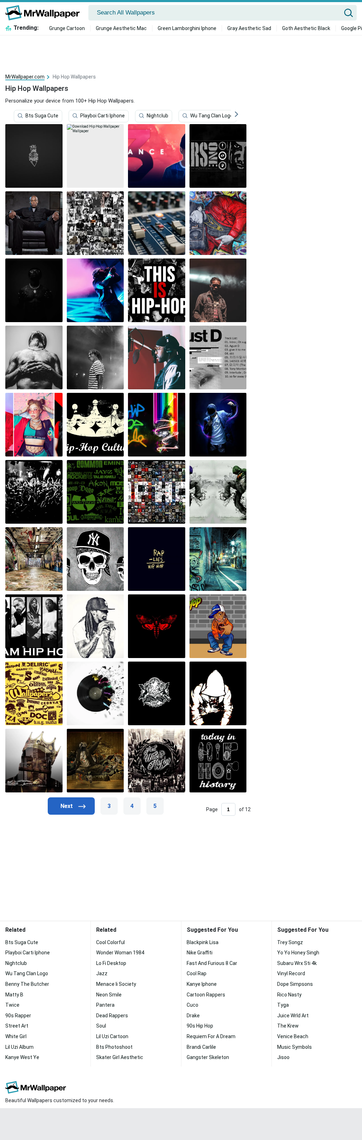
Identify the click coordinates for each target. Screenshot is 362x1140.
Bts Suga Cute (41, 115)
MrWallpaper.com (25, 77)
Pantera (105, 1005)
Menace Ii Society (116, 984)
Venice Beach (292, 1036)
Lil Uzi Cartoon (112, 1036)
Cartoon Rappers (206, 995)
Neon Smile (109, 995)
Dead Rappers (112, 1015)
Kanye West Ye (22, 1057)
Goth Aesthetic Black (306, 28)
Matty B (14, 995)
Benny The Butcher (27, 984)
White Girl (16, 1036)
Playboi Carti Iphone (102, 115)
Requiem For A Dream (211, 1036)
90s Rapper (18, 1015)
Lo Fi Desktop (111, 963)
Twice (12, 1005)
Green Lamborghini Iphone (187, 28)
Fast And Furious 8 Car (212, 963)
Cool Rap (196, 973)
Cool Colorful (110, 942)
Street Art (16, 1026)
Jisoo (283, 1057)
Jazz (101, 973)
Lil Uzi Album (19, 1047)
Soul (101, 1026)
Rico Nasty (289, 995)
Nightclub (157, 115)
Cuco (192, 1005)
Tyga (283, 1005)
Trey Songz (290, 942)
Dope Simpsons (295, 984)
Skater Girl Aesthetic (119, 1057)
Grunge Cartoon (67, 28)
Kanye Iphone (202, 984)
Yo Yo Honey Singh (298, 952)
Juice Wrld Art (293, 1015)
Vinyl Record (291, 973)
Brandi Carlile (201, 1047)
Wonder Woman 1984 (120, 952)
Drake (193, 1015)
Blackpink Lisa (202, 942)
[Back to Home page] (45, 13)
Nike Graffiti (199, 952)
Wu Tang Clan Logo (211, 115)
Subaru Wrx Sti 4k (297, 963)
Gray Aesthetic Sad (249, 28)
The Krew (288, 1026)
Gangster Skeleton (208, 1057)
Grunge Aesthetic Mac (121, 28)
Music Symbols (294, 1047)
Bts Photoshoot (114, 1047)
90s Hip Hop (200, 1026)
